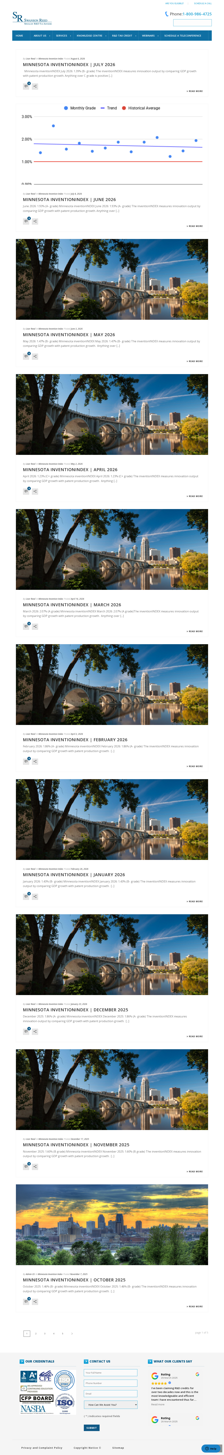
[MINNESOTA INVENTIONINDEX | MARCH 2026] (112, 549)
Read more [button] (157, 1404)
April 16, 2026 (77, 598)
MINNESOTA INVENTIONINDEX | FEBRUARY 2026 (75, 739)
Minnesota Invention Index (50, 58)
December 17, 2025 (80, 1139)
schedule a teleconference (182, 35)
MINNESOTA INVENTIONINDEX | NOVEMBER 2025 (76, 1144)
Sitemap (118, 1447)
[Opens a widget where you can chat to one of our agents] (210, 1449)
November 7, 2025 (79, 1274)
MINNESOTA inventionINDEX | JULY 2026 (69, 64)
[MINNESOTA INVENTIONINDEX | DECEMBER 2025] (112, 954)
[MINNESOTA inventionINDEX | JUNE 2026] (112, 144)
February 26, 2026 (79, 868)
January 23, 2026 (79, 1004)
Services (61, 35)
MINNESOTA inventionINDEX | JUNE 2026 (69, 199)
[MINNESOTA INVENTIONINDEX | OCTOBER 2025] (112, 1224)
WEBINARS (148, 35)
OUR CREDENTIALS (39, 1361)
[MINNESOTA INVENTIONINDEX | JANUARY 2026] (112, 819)
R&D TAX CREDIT (122, 35)
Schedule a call (203, 3)
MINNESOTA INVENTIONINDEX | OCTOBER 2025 (74, 1280)
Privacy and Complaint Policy (41, 1447)
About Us (40, 35)
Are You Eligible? (174, 3)
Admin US (30, 1274)
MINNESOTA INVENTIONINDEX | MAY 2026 (69, 334)
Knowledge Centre (89, 35)
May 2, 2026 (77, 463)
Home (19, 35)
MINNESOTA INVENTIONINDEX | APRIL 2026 (70, 469)
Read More (196, 91)
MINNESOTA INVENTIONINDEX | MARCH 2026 (72, 604)
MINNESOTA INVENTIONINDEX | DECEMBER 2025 (75, 1010)
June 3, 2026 (77, 328)
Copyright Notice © (87, 1447)
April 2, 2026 (77, 733)
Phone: (191, 13)
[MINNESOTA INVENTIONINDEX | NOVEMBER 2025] (112, 1089)
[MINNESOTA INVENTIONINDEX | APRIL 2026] (112, 414)
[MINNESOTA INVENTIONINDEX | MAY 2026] (112, 279)
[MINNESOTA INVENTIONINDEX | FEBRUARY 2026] (112, 684)
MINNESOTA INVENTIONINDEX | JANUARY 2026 (74, 874)
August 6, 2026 (78, 58)
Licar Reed (30, 58)
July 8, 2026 (76, 193)
